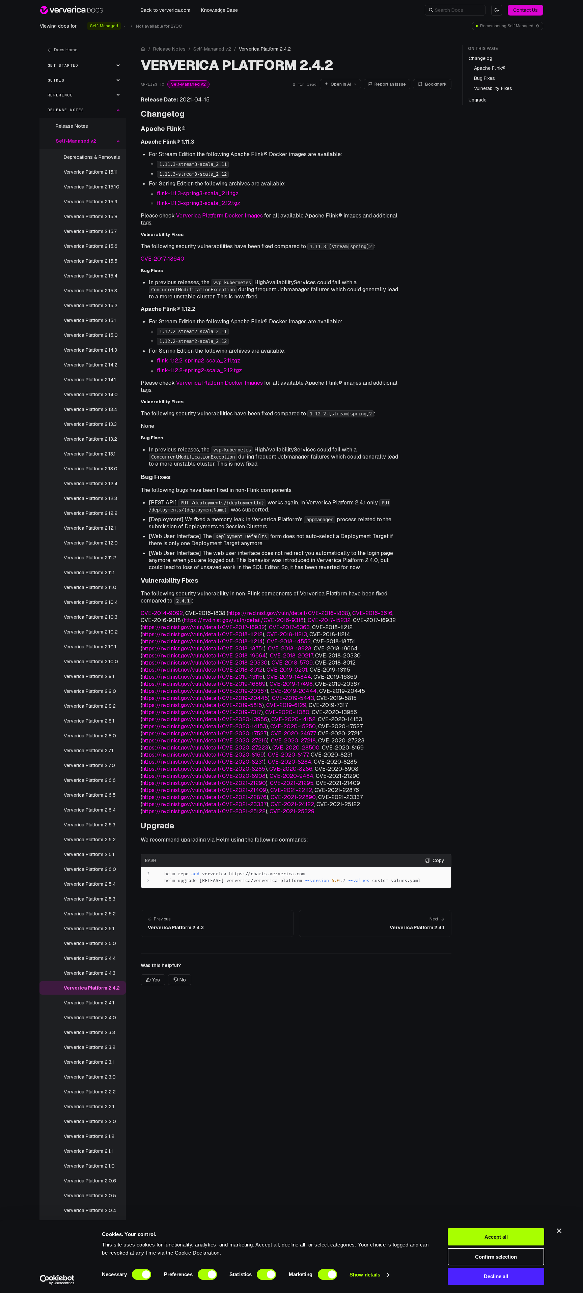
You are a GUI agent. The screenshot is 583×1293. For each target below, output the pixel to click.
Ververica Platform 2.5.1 (89, 928)
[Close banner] (559, 1230)
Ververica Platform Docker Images (219, 215)
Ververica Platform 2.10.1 (90, 647)
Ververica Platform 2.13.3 (90, 424)
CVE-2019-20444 (294, 691)
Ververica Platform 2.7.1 (88, 750)
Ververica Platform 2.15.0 (91, 335)
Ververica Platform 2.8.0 (90, 736)
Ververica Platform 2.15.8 (90, 216)
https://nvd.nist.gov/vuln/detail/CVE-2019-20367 (204, 691)
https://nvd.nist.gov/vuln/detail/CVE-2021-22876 (204, 797)
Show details (365, 1274)
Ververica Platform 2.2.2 (90, 1092)
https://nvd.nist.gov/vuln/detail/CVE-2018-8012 (202, 669)
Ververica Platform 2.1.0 (89, 1166)
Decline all (496, 1276)
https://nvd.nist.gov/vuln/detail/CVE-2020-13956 (204, 719)
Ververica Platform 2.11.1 (89, 572)
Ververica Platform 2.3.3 (89, 1032)
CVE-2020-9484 (291, 776)
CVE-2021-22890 (293, 797)
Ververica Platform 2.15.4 (90, 276)
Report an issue (390, 84)
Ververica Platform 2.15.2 (90, 305)
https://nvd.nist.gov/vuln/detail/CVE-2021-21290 (204, 783)
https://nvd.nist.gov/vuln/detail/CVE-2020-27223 (205, 747)
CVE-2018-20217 (291, 655)
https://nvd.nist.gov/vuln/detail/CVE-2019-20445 (205, 698)
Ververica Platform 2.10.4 (91, 602)
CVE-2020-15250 (293, 726)
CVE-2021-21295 (291, 783)
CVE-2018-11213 (287, 634)
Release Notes (72, 126)
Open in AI (341, 84)
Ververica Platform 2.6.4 (90, 810)
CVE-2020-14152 (293, 719)
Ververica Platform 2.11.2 (90, 558)
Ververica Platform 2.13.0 (90, 469)
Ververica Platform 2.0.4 (90, 1210)
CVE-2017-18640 (162, 258)
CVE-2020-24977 (293, 733)
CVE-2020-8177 (288, 754)
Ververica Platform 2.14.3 (90, 350)
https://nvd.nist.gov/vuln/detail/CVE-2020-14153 (204, 726)
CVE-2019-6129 (286, 705)
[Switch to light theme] (496, 10)
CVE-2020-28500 (296, 747)
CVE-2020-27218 (293, 740)
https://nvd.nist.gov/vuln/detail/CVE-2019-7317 (201, 712)
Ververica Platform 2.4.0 (90, 1018)
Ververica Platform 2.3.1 (89, 1062)
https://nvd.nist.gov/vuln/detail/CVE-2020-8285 (203, 768)
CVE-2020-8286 (290, 768)
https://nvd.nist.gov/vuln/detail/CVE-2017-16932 (203, 627)
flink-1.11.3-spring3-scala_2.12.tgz (198, 203)
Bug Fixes (156, 477)
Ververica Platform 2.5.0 (90, 943)
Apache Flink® (163, 128)
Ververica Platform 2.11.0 (90, 587)
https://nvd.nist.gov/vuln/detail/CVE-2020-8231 (203, 761)
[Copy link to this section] (190, 114)
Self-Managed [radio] (104, 26)
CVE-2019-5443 (293, 698)
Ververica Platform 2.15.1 (90, 320)
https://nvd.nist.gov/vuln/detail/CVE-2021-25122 (204, 811)
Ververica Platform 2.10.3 (90, 617)
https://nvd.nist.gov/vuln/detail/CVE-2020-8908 (204, 776)
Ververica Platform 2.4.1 (89, 1003)
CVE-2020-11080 (287, 712)
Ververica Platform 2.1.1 (88, 1151)
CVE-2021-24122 (292, 804)
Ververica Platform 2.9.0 (90, 691)
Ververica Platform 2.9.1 (89, 676)
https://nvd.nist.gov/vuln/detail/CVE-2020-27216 (204, 740)
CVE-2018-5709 (292, 662)
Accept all (496, 1237)
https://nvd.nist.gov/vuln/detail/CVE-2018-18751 (203, 648)
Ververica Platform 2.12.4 (90, 483)
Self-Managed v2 (212, 49)
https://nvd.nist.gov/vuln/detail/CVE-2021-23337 (204, 804)
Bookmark (436, 84)
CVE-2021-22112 (291, 790)
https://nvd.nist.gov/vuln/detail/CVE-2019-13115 (202, 676)
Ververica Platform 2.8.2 (90, 706)
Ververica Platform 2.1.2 (89, 1136)
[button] (458, 10)
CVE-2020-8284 (289, 761)
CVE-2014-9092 (162, 613)
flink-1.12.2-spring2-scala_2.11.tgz (198, 360)
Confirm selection (496, 1257)
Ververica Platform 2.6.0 (90, 869)
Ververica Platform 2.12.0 (91, 543)
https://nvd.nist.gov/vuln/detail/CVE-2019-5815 (202, 705)
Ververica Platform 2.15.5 (90, 261)
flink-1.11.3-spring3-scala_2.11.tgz (198, 193)
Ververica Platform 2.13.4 (90, 409)
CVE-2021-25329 (292, 811)
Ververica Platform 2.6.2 (90, 839)
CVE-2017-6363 (289, 627)
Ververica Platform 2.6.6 (90, 780)
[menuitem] (82, 65)
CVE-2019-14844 (289, 676)
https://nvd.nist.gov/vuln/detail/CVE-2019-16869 (204, 683)
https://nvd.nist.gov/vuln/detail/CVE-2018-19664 (204, 655)
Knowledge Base (219, 10)
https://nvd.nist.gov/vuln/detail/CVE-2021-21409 (204, 790)
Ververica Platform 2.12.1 (90, 528)
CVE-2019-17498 (291, 683)
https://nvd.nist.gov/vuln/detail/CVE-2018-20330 (205, 662)
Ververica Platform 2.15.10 (91, 187)
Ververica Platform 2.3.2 (89, 1047)
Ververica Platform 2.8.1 (89, 721)
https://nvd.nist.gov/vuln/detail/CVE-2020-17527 (204, 733)
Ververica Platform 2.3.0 (90, 1077)
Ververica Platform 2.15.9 (90, 202)
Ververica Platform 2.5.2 (90, 914)
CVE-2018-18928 (289, 648)
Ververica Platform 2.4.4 (90, 958)
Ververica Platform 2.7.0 (89, 765)
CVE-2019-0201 (287, 669)
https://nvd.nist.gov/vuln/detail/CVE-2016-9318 (244, 620)
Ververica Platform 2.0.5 (90, 1196)
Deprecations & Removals (92, 157)
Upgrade (157, 825)
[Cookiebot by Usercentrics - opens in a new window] (57, 1280)
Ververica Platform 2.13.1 (90, 454)
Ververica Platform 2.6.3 (89, 825)
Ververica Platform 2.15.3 (90, 291)
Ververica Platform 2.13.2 (90, 439)
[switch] (207, 1274)
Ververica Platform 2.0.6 (90, 1181)
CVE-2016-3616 (372, 613)
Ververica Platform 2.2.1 (89, 1107)
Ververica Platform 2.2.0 (90, 1121)
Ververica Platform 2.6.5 (90, 795)
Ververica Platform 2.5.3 (89, 899)
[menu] (82, 667)
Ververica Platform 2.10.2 (91, 632)
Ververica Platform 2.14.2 (90, 365)
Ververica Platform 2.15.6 (90, 246)
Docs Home (65, 50)
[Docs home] (143, 49)
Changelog (163, 114)
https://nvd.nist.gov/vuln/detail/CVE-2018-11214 (202, 641)
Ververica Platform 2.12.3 (90, 498)
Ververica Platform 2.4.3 (89, 973)
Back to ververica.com (165, 10)
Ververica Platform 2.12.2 (90, 513)
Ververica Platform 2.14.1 (90, 380)
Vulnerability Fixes (169, 580)
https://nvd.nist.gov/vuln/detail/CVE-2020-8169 (203, 754)
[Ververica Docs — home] (71, 10)
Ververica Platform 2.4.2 (92, 988)
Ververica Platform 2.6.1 (89, 854)
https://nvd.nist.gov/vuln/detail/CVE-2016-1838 (288, 613)
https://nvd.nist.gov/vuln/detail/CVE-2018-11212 (202, 634)
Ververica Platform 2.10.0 (91, 661)
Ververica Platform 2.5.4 (90, 884)
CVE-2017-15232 (329, 620)
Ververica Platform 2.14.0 (91, 394)
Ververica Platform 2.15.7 (90, 231)
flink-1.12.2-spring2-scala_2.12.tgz (199, 370)
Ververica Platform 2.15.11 (91, 172)
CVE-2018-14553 (289, 641)
